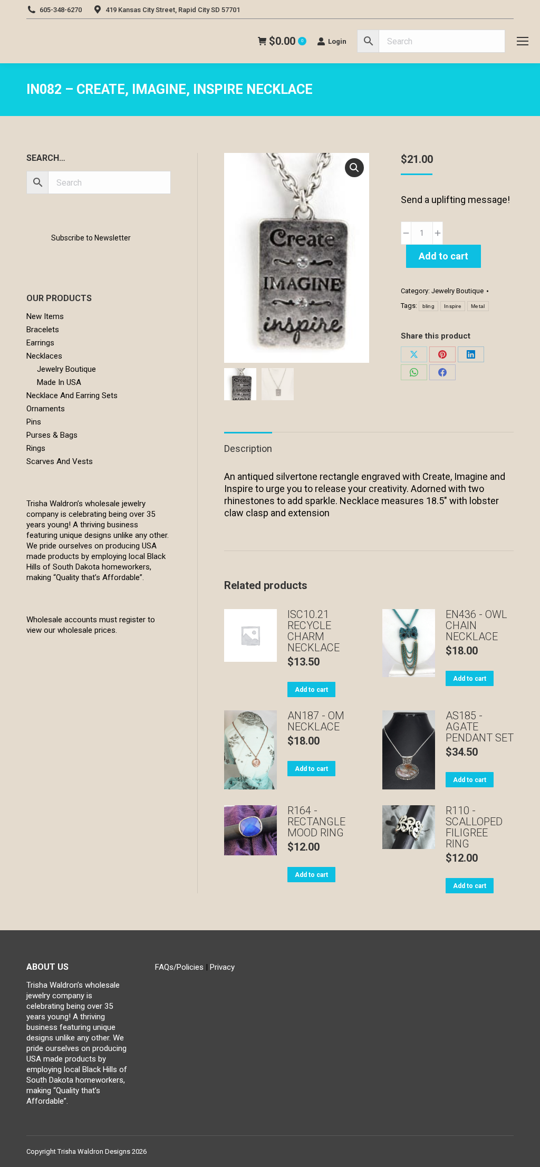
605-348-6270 (61, 10)
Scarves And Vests (59, 461)
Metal (478, 306)
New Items (45, 316)
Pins (33, 422)
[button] (354, 167)
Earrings (40, 343)
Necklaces (44, 356)
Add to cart (443, 256)
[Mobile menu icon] (522, 41)
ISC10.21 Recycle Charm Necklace (313, 631)
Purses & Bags (52, 435)
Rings (35, 448)
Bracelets (42, 329)
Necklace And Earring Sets (72, 395)
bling (428, 306)
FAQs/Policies (179, 967)
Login (337, 41)
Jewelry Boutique (457, 291)
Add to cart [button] (311, 689)
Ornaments (45, 408)
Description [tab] (248, 448)
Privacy (222, 967)
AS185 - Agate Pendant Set (480, 727)
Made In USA (59, 382)
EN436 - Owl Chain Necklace (476, 625)
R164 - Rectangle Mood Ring (316, 821)
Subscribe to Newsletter (91, 238)
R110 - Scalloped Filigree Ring (474, 827)
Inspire (452, 306)
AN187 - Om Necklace (315, 721)
